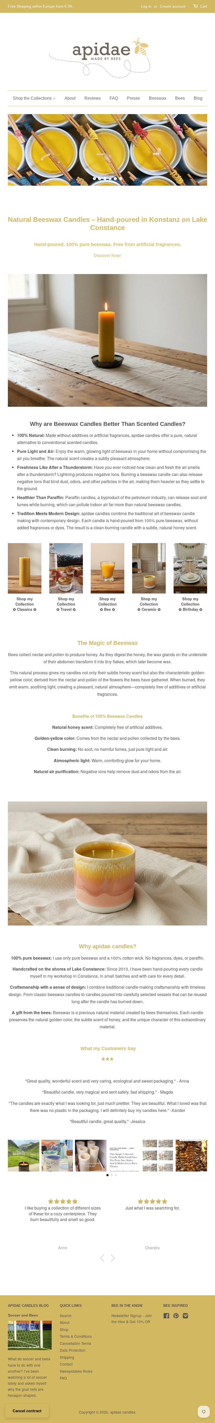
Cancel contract (27, 1411)
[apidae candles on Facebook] (166, 1316)
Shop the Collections (33, 98)
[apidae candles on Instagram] (185, 1316)
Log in (146, 6)
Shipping (67, 1357)
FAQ (114, 98)
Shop (64, 1329)
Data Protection (72, 1350)
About (70, 98)
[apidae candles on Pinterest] (176, 1316)
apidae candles (122, 1412)
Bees (180, 98)
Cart (203, 6)
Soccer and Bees (23, 1315)
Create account (172, 6)
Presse (133, 98)
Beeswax (157, 98)
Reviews (92, 98)
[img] (62, 1201)
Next (196, 150)
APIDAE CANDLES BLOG (28, 1306)
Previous (19, 150)
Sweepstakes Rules (76, 1371)
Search (66, 1315)
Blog (198, 98)
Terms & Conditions (76, 1336)
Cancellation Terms (75, 1343)
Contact (66, 1364)
